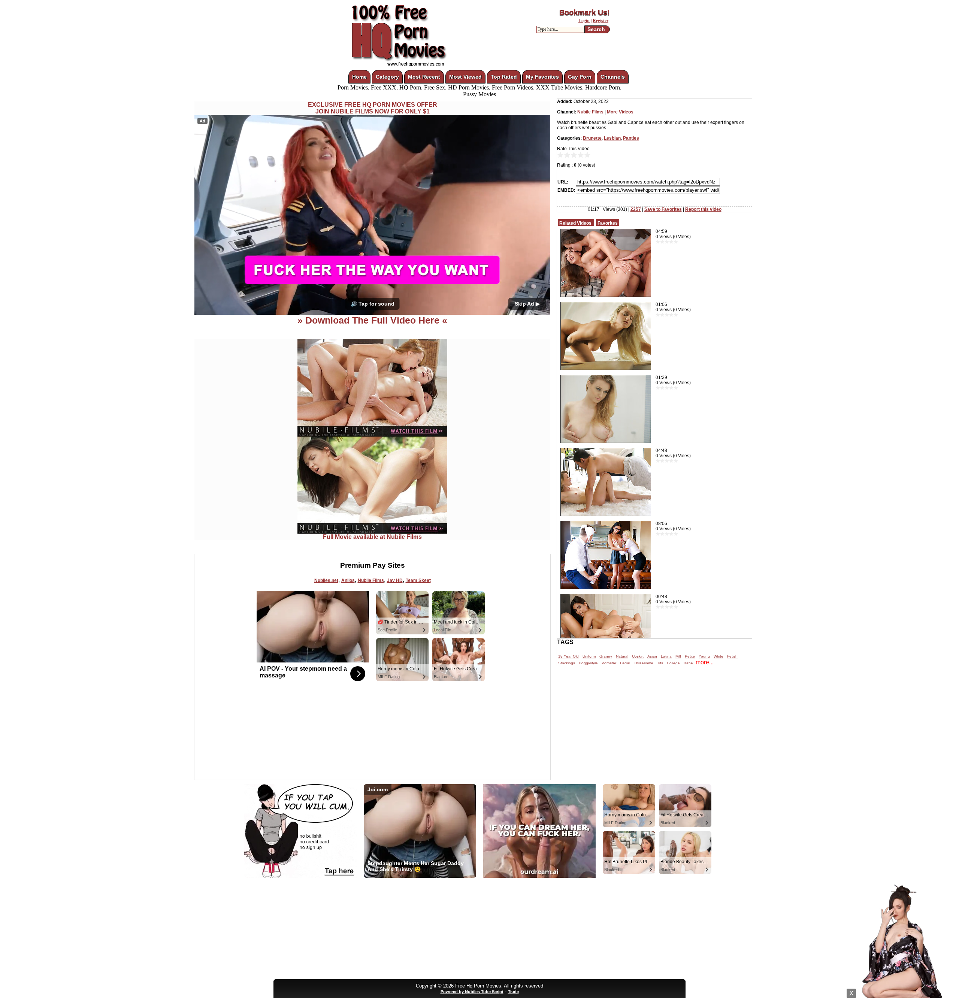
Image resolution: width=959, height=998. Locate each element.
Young (704, 656)
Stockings (566, 663)
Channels (612, 77)
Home (359, 77)
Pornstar (609, 663)
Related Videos (575, 223)
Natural (622, 656)
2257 (635, 209)
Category (387, 77)
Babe (688, 663)
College (673, 663)
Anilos (348, 580)
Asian (652, 656)
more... (705, 662)
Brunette (592, 138)
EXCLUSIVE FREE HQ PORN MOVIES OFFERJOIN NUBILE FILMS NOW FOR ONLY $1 (372, 108)
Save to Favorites (663, 209)
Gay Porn (580, 77)
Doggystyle (588, 663)
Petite (690, 656)
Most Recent (424, 77)
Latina (666, 656)
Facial (625, 663)
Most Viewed (465, 77)
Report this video (703, 209)
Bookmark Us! (584, 12)
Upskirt (638, 656)
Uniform (589, 656)
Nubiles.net (326, 580)
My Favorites (542, 77)
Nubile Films (371, 580)
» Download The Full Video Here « (372, 320)
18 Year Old (568, 656)
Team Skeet (418, 580)
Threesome (643, 663)
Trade (513, 991)
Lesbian (612, 138)
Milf (678, 656)
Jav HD (395, 580)
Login (584, 20)
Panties (631, 138)
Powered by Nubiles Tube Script (472, 991)
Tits (660, 663)
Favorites (608, 223)
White (718, 656)
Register (600, 20)
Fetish (732, 656)
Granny (605, 656)
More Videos (620, 112)
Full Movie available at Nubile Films (372, 537)
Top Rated (504, 77)
